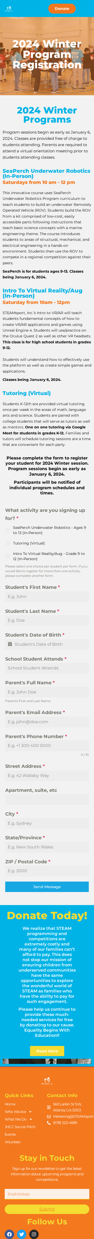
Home (10, 1104)
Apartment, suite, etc (31, 790)
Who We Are (15, 1111)
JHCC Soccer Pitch (20, 1126)
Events (10, 1134)
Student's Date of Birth (34, 635)
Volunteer (13, 1142)
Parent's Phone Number (36, 736)
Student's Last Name (32, 611)
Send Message (47, 886)
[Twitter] (21, 1234)
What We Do (15, 1119)
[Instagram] (34, 1234)
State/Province (25, 838)
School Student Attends (36, 659)
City (11, 814)
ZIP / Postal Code (27, 862)
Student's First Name (32, 587)
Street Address (25, 766)
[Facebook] (9, 1234)
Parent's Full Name (30, 683)
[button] (26, 9)
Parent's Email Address (35, 712)
